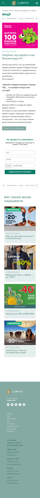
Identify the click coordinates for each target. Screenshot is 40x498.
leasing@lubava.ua (13, 483)
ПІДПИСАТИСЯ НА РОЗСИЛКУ (20, 172)
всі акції (21, 18)
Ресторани (11, 424)
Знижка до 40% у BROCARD (20, 314)
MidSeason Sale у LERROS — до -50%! (19, 276)
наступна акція (29, 18)
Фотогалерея (11, 419)
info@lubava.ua (12, 455)
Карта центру (11, 429)
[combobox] (8, 166)
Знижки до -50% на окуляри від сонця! (16, 351)
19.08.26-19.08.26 (13, 233)
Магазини (10, 431)
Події (8, 416)
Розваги (10, 413)
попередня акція (12, 18)
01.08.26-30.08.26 (13, 311)
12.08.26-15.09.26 (13, 272)
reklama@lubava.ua (13, 474)
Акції (11, 10)
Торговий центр (12, 426)
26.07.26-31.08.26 (13, 347)
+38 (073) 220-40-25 (13, 462)
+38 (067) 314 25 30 (12, 480)
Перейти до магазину (14, 128)
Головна (5, 10)
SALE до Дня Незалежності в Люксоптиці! (20, 237)
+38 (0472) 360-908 (12, 452)
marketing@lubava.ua (13, 464)
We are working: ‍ (12, 399)
